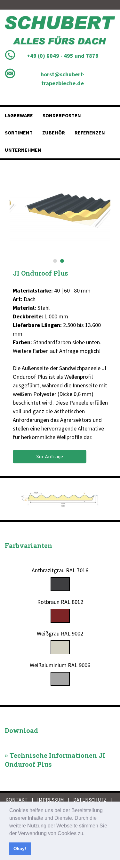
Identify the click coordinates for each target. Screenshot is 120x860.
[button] (87, 834)
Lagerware (19, 115)
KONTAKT (16, 799)
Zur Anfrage (49, 456)
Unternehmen (23, 150)
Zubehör (53, 132)
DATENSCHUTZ (90, 799)
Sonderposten (62, 115)
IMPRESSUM (50, 799)
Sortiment (19, 132)
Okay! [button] (19, 848)
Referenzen (90, 132)
